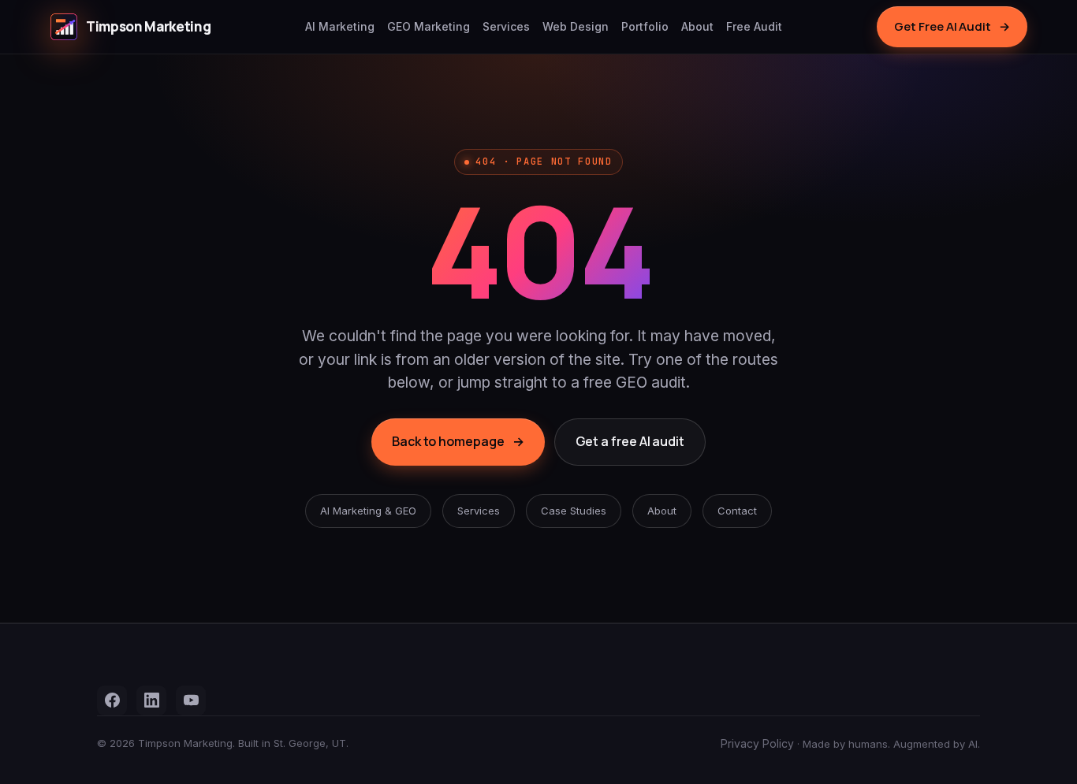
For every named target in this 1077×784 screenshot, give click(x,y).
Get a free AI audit (630, 441)
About (697, 26)
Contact (737, 510)
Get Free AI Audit (952, 26)
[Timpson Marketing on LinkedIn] (151, 700)
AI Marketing (340, 26)
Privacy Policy (757, 743)
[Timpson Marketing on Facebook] (112, 700)
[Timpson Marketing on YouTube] (191, 700)
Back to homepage (458, 441)
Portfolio (645, 26)
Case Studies (573, 510)
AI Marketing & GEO (368, 510)
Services (506, 26)
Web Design (575, 26)
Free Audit (754, 26)
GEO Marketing (428, 26)
